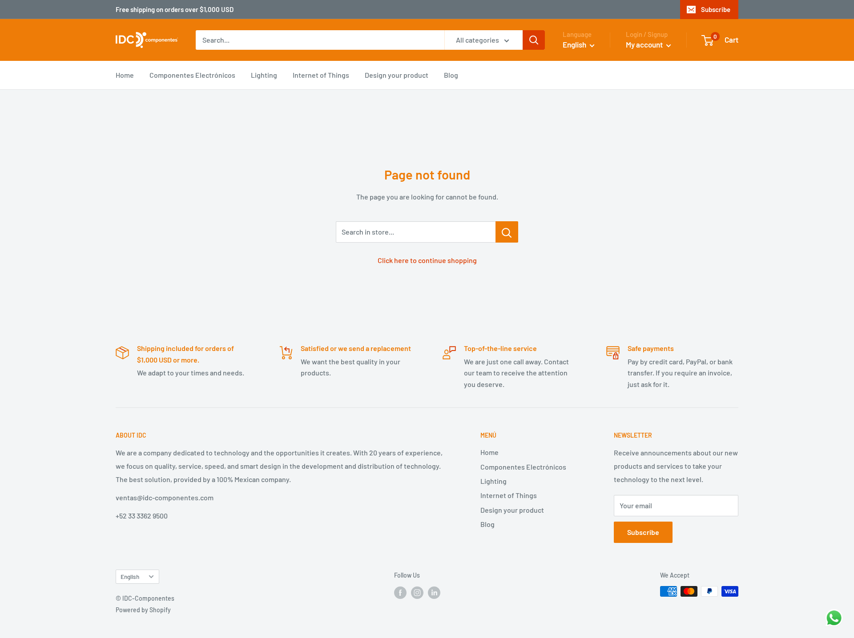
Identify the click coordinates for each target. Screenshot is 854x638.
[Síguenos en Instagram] (417, 592)
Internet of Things (321, 75)
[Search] (534, 40)
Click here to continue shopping (427, 260)
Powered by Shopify (143, 610)
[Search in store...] (506, 232)
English (130, 576)
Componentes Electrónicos (192, 75)
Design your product (396, 75)
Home (125, 75)
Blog (451, 75)
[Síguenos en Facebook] (400, 592)
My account (645, 44)
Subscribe (715, 9)
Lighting (264, 75)
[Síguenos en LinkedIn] (434, 592)
